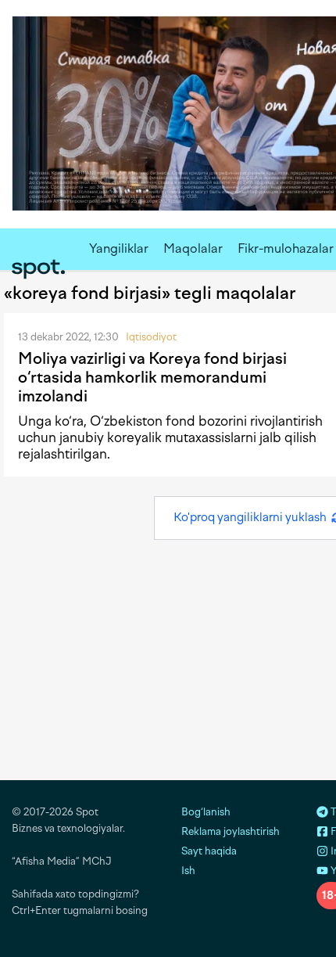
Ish (188, 870)
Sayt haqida (209, 851)
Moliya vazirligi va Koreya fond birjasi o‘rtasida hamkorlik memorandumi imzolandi (152, 377)
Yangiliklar (118, 248)
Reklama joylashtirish (230, 831)
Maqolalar (193, 248)
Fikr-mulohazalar (286, 248)
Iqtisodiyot (151, 337)
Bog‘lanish (206, 812)
